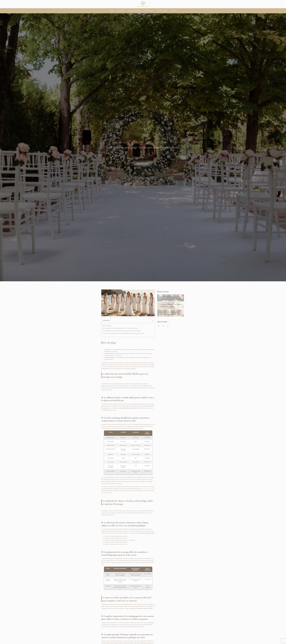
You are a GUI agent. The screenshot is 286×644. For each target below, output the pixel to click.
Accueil (112, 10)
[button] (152, 320)
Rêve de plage (107, 325)
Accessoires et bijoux (134, 10)
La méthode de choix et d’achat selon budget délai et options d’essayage (122, 330)
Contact (173, 10)
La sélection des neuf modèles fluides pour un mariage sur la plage (121, 328)
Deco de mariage (162, 10)
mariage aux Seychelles (148, 488)
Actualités (121, 10)
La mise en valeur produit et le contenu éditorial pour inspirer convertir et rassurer (124, 333)
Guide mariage (148, 10)
